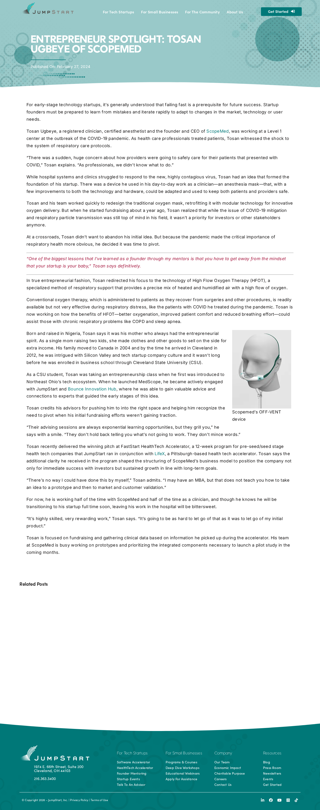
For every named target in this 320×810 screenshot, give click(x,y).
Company (223, 753)
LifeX (160, 453)
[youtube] (279, 800)
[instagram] (288, 800)
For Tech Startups (132, 753)
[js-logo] (47, 4)
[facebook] (271, 800)
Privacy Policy (79, 800)
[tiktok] (296, 800)
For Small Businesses (184, 753)
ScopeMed (217, 131)
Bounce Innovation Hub (92, 388)
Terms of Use (99, 800)
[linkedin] (262, 800)
